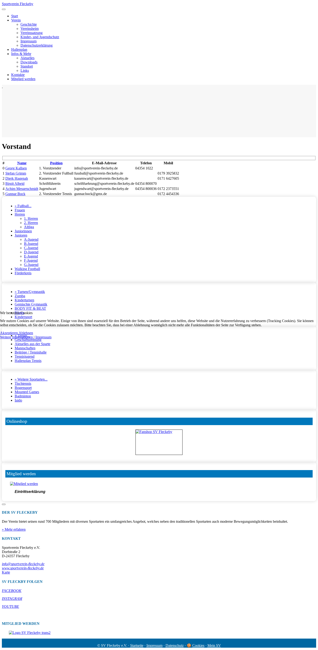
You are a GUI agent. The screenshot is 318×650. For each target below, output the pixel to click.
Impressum (43, 337)
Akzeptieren (9, 333)
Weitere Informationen (16, 337)
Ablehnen (26, 333)
